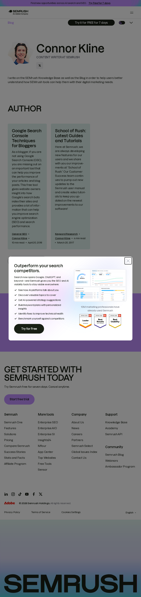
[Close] (128, 260)
